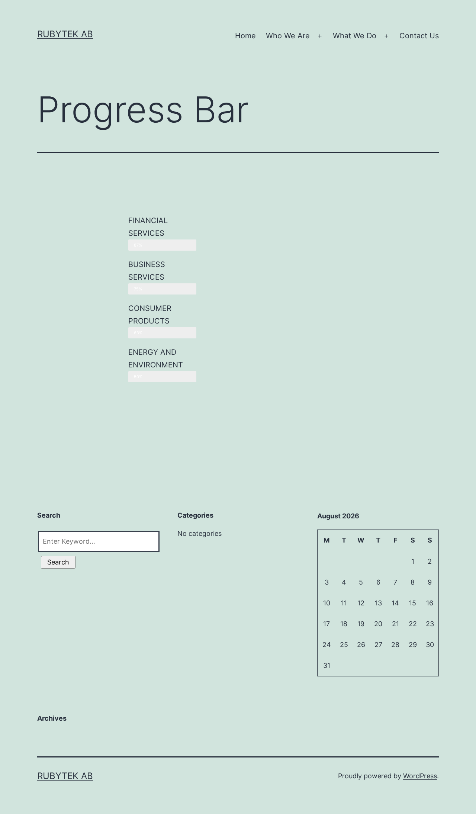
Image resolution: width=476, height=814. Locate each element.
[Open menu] (320, 36)
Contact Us (419, 35)
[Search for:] (98, 539)
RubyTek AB (65, 34)
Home (245, 35)
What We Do (354, 35)
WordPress (420, 776)
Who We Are (288, 35)
